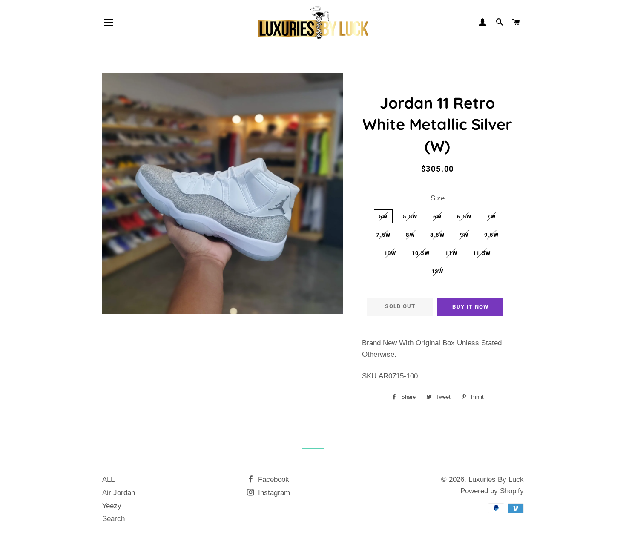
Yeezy (111, 506)
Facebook (272, 479)
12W (437, 271)
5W (383, 216)
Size (438, 198)
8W (410, 235)
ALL (108, 479)
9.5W (491, 235)
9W (464, 235)
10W (390, 253)
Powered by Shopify (492, 491)
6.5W (464, 216)
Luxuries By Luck (496, 479)
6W (437, 216)
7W (491, 216)
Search (113, 519)
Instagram (273, 493)
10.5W (420, 253)
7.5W (383, 235)
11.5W (482, 253)
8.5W (437, 235)
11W (451, 253)
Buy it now (470, 306)
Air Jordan (118, 493)
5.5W (410, 216)
